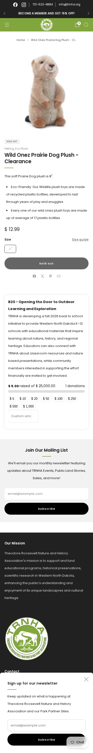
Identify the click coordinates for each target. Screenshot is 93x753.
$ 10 (23, 399)
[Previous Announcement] (4, 13)
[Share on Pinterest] (50, 276)
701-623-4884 (42, 4)
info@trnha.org (69, 4)
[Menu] (6, 24)
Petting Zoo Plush (16, 149)
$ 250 (72, 399)
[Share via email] (58, 276)
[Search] (86, 24)
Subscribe (46, 740)
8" (10, 249)
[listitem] (46, 13)
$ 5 (12, 399)
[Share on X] (42, 276)
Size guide (80, 239)
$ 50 (46, 399)
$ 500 (14, 406)
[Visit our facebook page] (15, 4)
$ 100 (58, 399)
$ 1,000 (28, 406)
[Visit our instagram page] (24, 4)
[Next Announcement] (89, 13)
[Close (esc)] (86, 679)
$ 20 (34, 399)
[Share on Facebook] (34, 276)
